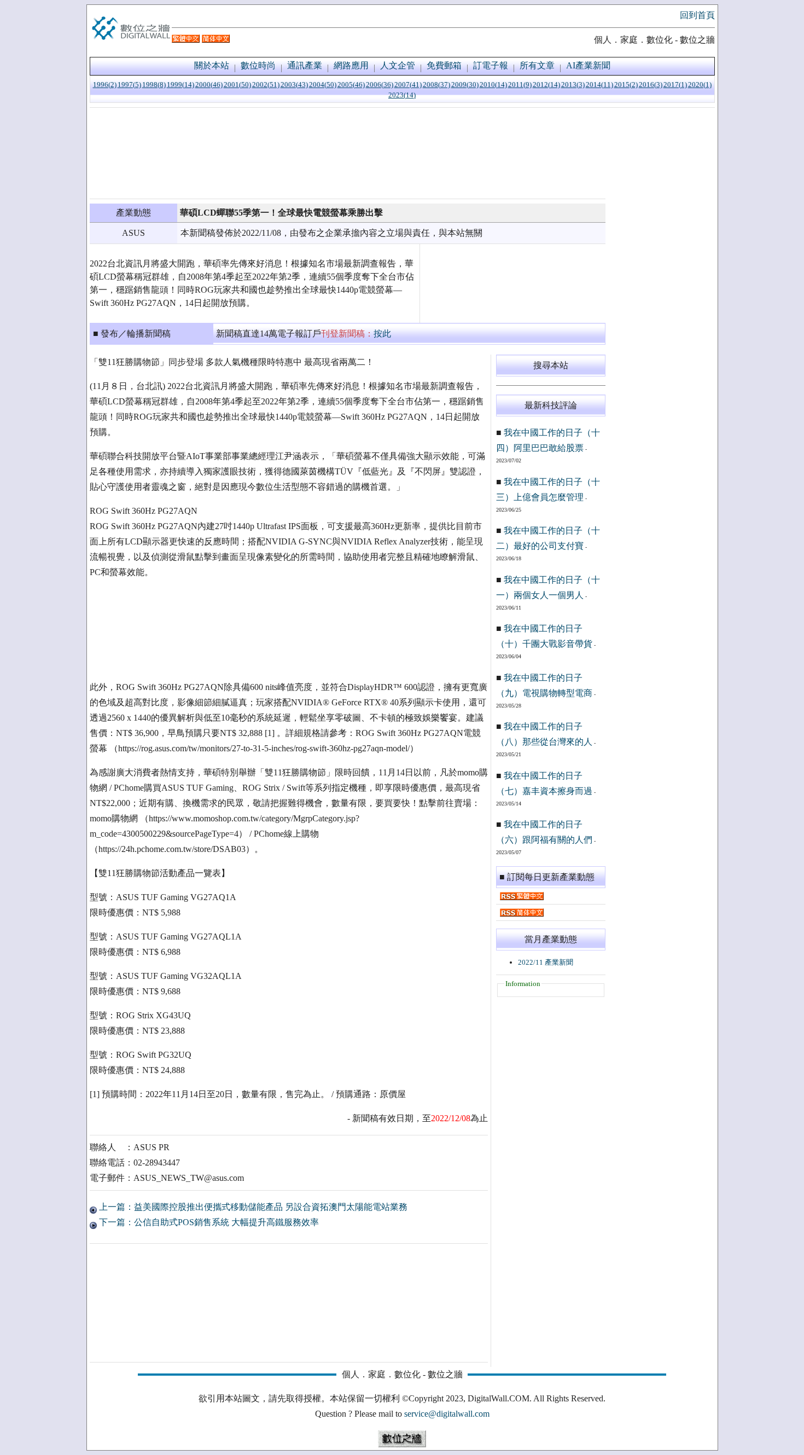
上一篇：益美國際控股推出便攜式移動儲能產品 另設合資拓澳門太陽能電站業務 (252, 1206)
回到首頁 (697, 15)
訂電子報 (490, 65)
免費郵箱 (444, 65)
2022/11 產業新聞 (545, 962)
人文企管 (397, 65)
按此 (382, 333)
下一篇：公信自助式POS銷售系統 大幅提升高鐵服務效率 (208, 1222)
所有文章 (537, 65)
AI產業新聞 (588, 65)
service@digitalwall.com (447, 1413)
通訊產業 (304, 65)
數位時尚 (258, 65)
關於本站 (211, 65)
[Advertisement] (347, 153)
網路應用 (351, 65)
